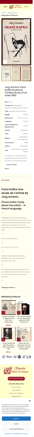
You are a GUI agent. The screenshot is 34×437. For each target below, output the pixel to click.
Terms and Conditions (16, 393)
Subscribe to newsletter (17, 378)
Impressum (25, 433)
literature (23, 111)
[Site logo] (15, 6)
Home (3, 13)
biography (12, 111)
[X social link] (12, 168)
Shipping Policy (16, 396)
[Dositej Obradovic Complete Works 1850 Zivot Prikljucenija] (8, 307)
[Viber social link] (8, 171)
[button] (30, 401)
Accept (16, 418)
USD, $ (26, 6)
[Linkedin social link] (20, 2)
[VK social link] (26, 168)
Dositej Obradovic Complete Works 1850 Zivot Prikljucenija (8, 319)
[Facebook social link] (13, 2)
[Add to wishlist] (13, 302)
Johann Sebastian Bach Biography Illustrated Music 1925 (8, 346)
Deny (16, 424)
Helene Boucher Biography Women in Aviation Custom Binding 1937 (24, 346)
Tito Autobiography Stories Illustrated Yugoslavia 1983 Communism (24, 319)
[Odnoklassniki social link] (21, 168)
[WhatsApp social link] (24, 168)
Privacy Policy (16, 387)
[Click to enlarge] (5, 62)
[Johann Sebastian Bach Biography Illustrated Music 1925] (8, 334)
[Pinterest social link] (17, 2)
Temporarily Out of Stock (19, 108)
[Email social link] (15, 168)
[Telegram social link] (6, 171)
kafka (18, 111)
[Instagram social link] (15, 2)
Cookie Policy (7, 433)
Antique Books (12, 13)
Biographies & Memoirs (9, 15)
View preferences (16, 429)
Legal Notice (16, 390)
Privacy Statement (16, 433)
